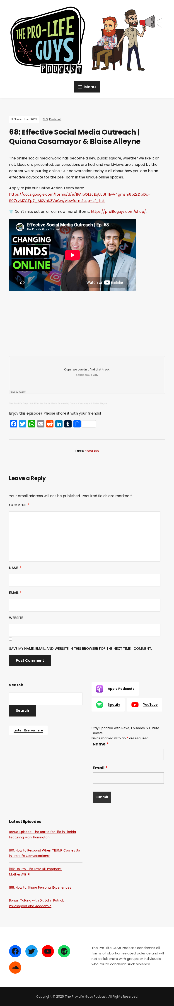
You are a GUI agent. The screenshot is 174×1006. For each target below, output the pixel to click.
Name (15, 567)
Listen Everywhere (28, 730)
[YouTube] (48, 951)
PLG (45, 119)
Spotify (114, 704)
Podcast (55, 119)
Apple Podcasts (121, 688)
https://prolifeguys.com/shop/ (118, 211)
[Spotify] (64, 951)
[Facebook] (15, 951)
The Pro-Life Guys (18, 403)
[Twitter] (31, 951)
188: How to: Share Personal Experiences (40, 887)
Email (15, 592)
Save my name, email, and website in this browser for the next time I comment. (80, 648)
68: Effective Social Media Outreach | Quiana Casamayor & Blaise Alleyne (68, 403)
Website (16, 617)
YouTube (150, 704)
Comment (19, 505)
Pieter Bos (92, 450)
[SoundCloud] (15, 967)
